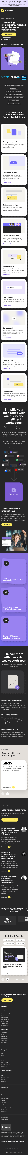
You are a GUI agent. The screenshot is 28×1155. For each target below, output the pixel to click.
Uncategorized (7, 973)
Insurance (3, 1044)
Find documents (5, 1019)
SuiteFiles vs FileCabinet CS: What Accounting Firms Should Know (13, 966)
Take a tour (7, 39)
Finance (3, 1046)
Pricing (3, 1076)
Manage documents (6, 1010)
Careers (3, 1079)
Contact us (3, 1081)
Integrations (5, 1050)
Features (4, 1006)
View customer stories (10, 819)
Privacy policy (4, 1087)
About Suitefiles (6, 1070)
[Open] (25, 10)
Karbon (3, 1057)
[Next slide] (7, 793)
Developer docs (5, 1077)
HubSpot (3, 1061)
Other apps (4, 1066)
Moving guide (4, 1109)
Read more (4, 847)
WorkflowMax (4, 1059)
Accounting (4, 1032)
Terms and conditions (6, 1089)
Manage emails (4, 1017)
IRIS (2, 1053)
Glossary (3, 1106)
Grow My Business (18, 1152)
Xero (2, 1055)
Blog (2, 1104)
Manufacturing (4, 1038)
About (2, 1074)
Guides (3, 1100)
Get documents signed (6, 1013)
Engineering (4, 1036)
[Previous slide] (2, 793)
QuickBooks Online (5, 1064)
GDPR (2, 1091)
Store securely (4, 1023)
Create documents (5, 1012)
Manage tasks (4, 1025)
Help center (4, 1111)
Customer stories (5, 1098)
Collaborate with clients (6, 1015)
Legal (2, 1034)
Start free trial (4, 1119)
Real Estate (4, 1042)
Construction (4, 1040)
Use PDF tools (4, 1021)
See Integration (7, 787)
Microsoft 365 (4, 1063)
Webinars (3, 1102)
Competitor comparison (6, 1108)
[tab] (15, 979)
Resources (4, 1095)
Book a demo (8, 34)
